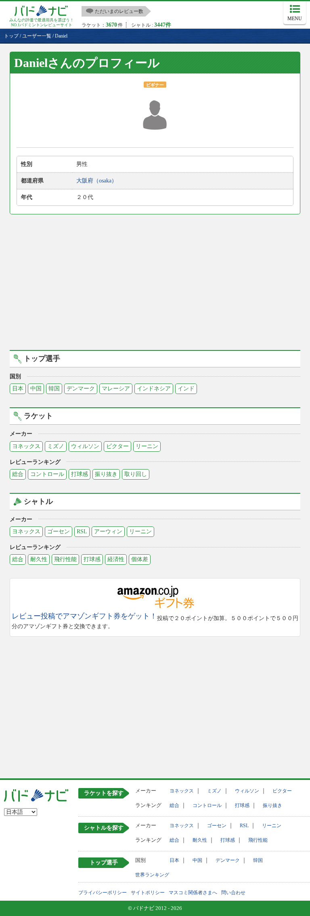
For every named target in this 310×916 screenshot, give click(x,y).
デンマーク (81, 389)
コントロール (47, 474)
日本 (17, 389)
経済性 (115, 559)
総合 (17, 474)
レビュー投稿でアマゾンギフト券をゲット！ (84, 616)
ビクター (117, 446)
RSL (82, 531)
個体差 (139, 559)
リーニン (147, 446)
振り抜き (106, 474)
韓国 (54, 389)
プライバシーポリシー (102, 892)
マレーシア (116, 389)
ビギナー (155, 85)
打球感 (79, 474)
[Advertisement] (155, 280)
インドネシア (154, 389)
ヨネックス (26, 446)
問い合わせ (233, 892)
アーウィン (108, 531)
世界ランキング (152, 875)
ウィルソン (85, 446)
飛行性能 (65, 559)
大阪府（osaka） (96, 181)
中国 (36, 389)
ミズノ (55, 446)
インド (186, 389)
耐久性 (38, 559)
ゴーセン (58, 531)
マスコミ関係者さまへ (193, 892)
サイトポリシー (148, 892)
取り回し (135, 474)
